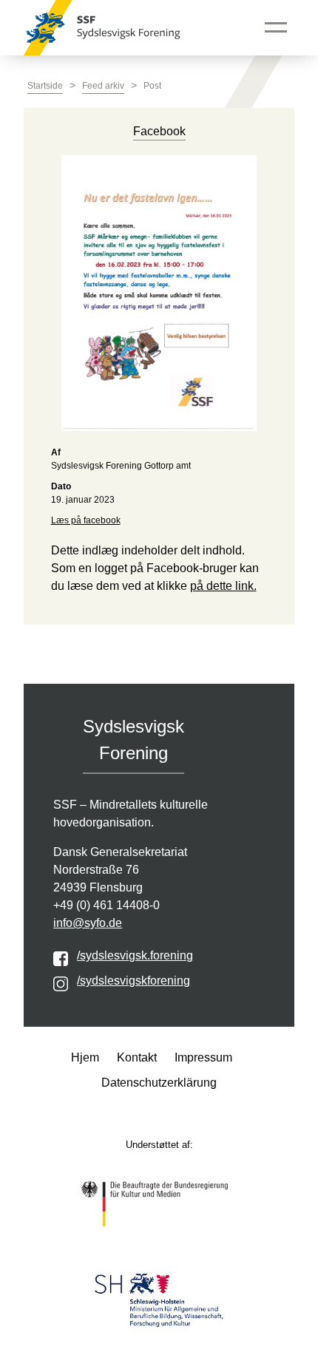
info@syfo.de (87, 923)
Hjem (85, 1057)
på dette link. (223, 586)
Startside (45, 86)
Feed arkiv (103, 86)
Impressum (203, 1057)
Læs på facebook (86, 520)
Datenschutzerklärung (159, 1082)
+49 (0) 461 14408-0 (106, 905)
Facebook (159, 131)
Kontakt (137, 1057)
